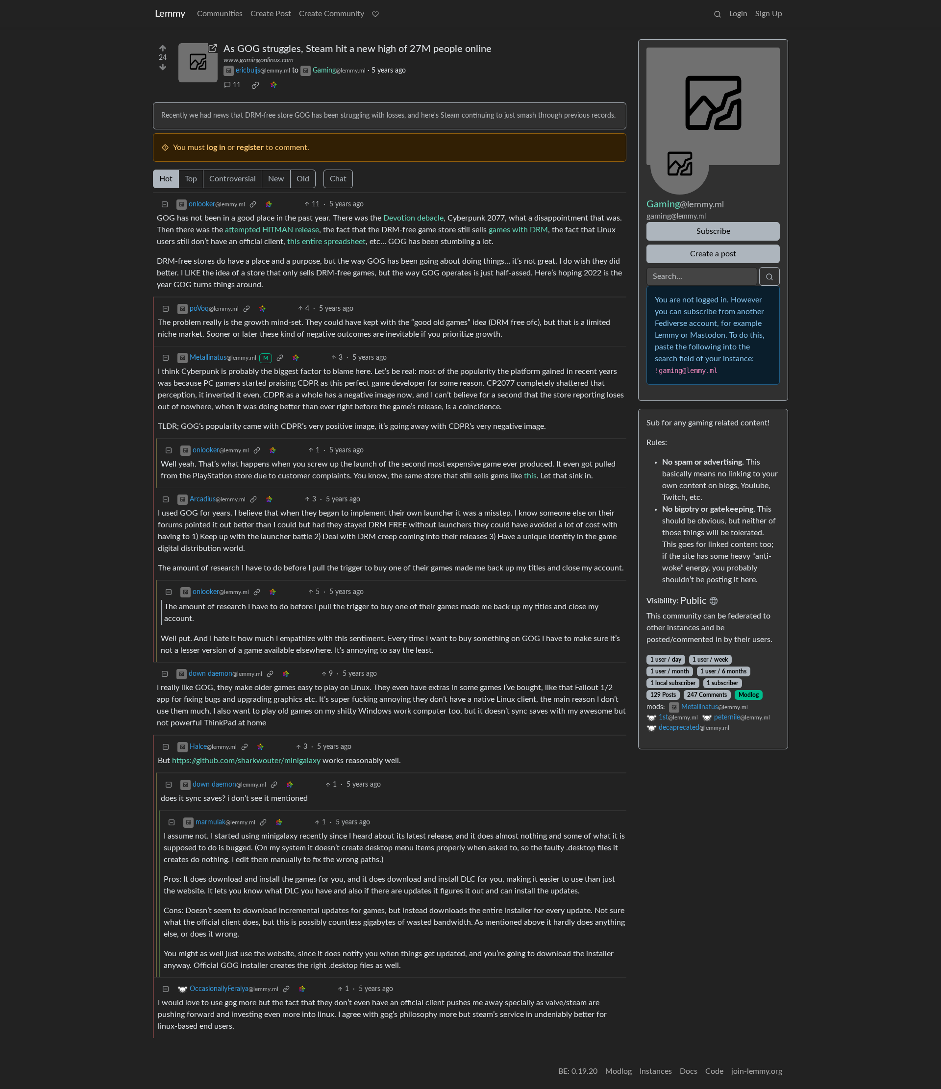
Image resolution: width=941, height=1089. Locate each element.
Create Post (270, 14)
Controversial (232, 179)
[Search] (717, 14)
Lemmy (170, 14)
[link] (255, 85)
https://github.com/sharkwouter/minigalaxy (246, 761)
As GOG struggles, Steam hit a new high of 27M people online (357, 49)
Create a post (713, 254)
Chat (338, 179)
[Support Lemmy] (375, 14)
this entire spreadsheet (326, 242)
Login (738, 14)
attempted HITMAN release (272, 230)
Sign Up (768, 14)
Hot (166, 179)
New (276, 179)
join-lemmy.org (756, 1071)
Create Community (331, 14)
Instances (656, 1071)
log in (216, 147)
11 (237, 85)
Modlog (749, 695)
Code (714, 1071)
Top (191, 179)
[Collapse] (165, 204)
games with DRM (518, 230)
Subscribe (713, 231)
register (250, 147)
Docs (688, 1071)
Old (303, 179)
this (530, 476)
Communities (220, 14)
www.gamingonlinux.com (258, 60)
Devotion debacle (413, 218)
